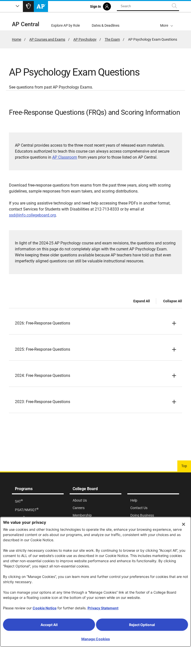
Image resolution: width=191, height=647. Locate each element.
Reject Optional (142, 625)
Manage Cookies (95, 639)
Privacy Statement (103, 608)
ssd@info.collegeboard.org (32, 215)
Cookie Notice (44, 608)
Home (16, 39)
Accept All (49, 625)
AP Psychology (84, 39)
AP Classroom (64, 157)
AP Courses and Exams (47, 39)
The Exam (112, 39)
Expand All (141, 301)
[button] (166, 21)
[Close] (183, 524)
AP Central (25, 24)
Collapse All (172, 301)
